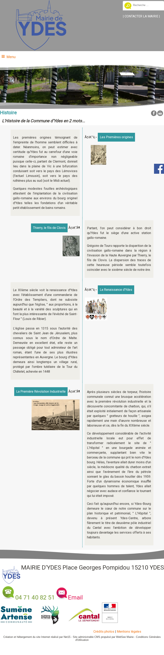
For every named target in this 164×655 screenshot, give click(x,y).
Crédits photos (103, 631)
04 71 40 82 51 (35, 597)
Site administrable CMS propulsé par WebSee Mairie (103, 636)
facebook (154, 113)
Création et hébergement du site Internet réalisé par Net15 (36, 636)
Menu (11, 57)
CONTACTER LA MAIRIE (141, 16)
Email (75, 597)
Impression (160, 113)
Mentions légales (129, 631)
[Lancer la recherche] (128, 6)
